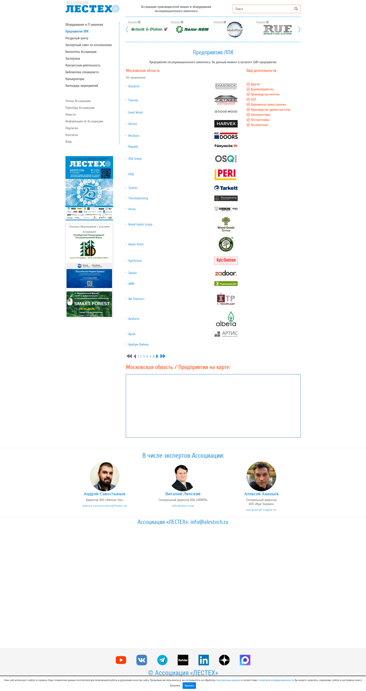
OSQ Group (135, 159)
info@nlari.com (183, 505)
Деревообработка (262, 89)
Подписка (71, 128)
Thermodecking (138, 198)
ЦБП (253, 99)
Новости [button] (70, 114)
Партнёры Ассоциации (80, 108)
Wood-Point (136, 244)
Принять (189, 685)
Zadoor (132, 273)
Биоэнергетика (260, 115)
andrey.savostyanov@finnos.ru (104, 505)
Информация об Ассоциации (84, 121)
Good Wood (135, 112)
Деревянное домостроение (268, 104)
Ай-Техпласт (136, 299)
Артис (132, 334)
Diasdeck (134, 86)
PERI (131, 174)
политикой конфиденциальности (276, 680)
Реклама (133, 22)
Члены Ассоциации (78, 101)
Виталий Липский (183, 493)
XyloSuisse (135, 261)
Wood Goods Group (140, 224)
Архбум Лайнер (138, 344)
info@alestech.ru (209, 522)
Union (132, 209)
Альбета (133, 319)
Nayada (133, 146)
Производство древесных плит (270, 110)
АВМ (131, 284)
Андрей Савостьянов (104, 493)
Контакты (71, 135)
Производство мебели (265, 94)
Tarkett (133, 188)
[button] (92, 38)
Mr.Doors (133, 136)
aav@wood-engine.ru (261, 509)
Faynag (133, 100)
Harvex (132, 124)
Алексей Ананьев (261, 493)
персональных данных (228, 680)
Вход (68, 142)
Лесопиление (259, 125)
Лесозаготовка (259, 120)
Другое (255, 84)
